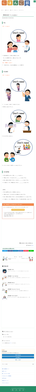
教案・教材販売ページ (5, 368)
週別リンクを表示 (18, 359)
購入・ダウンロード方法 (6, 373)
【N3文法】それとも (11, 282)
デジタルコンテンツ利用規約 (6, 375)
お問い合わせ (4, 378)
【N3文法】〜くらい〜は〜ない (13, 276)
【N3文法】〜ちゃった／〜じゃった (14, 289)
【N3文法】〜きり (11, 269)
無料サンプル (4, 371)
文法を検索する (18, 357)
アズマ (32, 245)
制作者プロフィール (5, 380)
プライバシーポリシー (5, 382)
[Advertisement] (18, 230)
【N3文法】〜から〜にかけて (13, 295)
